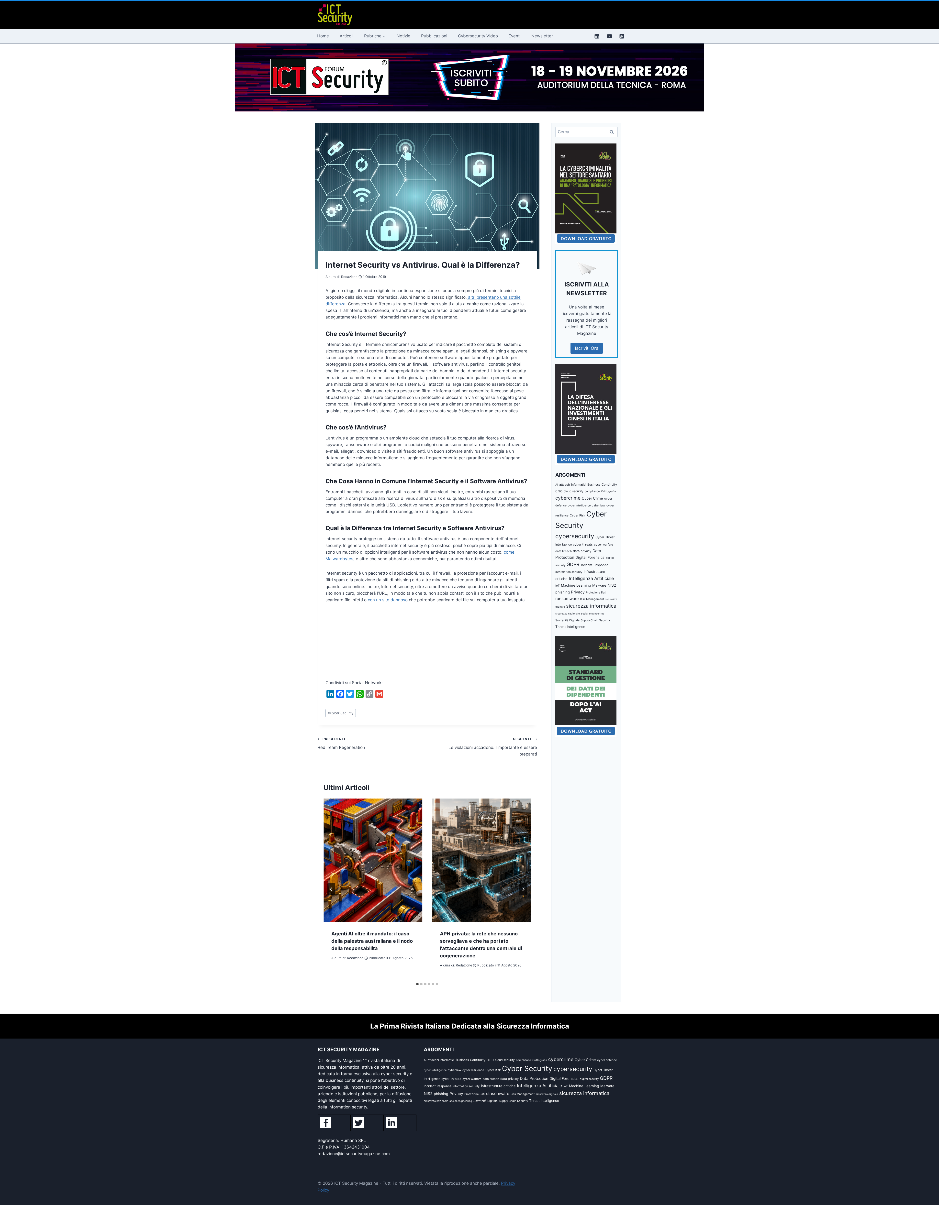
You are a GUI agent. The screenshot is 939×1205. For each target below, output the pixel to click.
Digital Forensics (589, 557)
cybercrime (568, 498)
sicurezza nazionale (567, 613)
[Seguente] (523, 889)
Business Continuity (602, 484)
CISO (558, 491)
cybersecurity (574, 536)
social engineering (592, 613)
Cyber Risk (577, 515)
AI (556, 484)
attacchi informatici (572, 484)
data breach (563, 551)
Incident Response (594, 565)
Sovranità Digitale (567, 620)
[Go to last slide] (331, 889)
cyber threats (583, 544)
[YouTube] (609, 36)
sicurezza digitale (547, 1094)
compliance (592, 491)
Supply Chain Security (595, 620)
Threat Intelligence (570, 626)
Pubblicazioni (434, 35)
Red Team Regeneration (341, 743)
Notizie (403, 35)
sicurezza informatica (591, 606)
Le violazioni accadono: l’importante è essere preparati (492, 746)
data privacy (582, 551)
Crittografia (608, 491)
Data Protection (534, 1078)
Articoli (346, 35)
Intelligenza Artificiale (591, 578)
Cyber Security (341, 713)
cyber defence (607, 1060)
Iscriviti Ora (586, 348)
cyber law (598, 505)
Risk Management (592, 599)
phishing (562, 592)
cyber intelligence (579, 505)
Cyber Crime (592, 498)
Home (323, 35)
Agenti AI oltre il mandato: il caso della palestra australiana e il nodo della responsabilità (372, 941)
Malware (599, 585)
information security (568, 572)
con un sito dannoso (388, 599)
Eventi (515, 35)
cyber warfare (603, 544)
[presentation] (373, 860)
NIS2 (611, 585)
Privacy (578, 592)
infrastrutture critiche (498, 1086)
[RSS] (621, 36)
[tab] (417, 984)
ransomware (567, 598)
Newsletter (542, 35)
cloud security (573, 491)
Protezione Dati (596, 592)
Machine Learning (576, 585)
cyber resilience (473, 1070)
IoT (557, 585)
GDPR (573, 564)
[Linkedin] (597, 36)
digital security (589, 1079)
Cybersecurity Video (478, 35)
